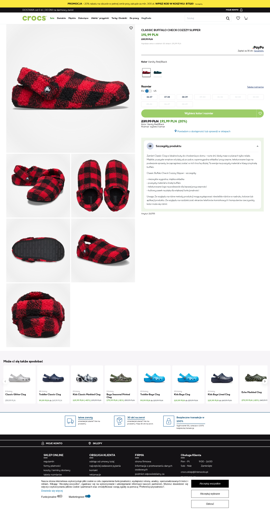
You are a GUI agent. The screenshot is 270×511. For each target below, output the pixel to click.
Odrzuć (210, 504)
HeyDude (146, 18)
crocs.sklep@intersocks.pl (194, 472)
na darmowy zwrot (59, 10)
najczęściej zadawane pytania (105, 465)
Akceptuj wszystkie (210, 483)
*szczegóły (198, 4)
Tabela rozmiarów (255, 87)
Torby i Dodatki (119, 18)
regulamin (49, 461)
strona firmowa (143, 461)
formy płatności (52, 465)
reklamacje (95, 474)
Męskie (72, 18)
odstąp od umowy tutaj (101, 461)
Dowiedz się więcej (52, 490)
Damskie (61, 18)
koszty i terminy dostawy (57, 470)
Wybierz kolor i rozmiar (199, 113)
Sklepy (97, 443)
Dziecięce (83, 18)
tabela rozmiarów (53, 474)
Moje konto (54, 443)
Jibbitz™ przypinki (100, 18)
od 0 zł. (32, 10)
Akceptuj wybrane (210, 493)
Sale (52, 18)
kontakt (93, 470)
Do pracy (134, 18)
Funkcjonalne (49, 497)
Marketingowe (77, 497)
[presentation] (5, 381)
